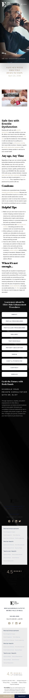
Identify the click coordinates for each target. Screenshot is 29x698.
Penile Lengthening (19, 538)
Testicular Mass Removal (17, 554)
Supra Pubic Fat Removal (9, 538)
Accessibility (14, 580)
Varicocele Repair (7, 557)
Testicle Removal (15, 557)
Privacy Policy (6, 580)
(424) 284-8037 (22, 590)
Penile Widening (16, 535)
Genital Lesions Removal (9, 544)
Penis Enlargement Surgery (9, 531)
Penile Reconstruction (19, 544)
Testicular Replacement (8, 560)
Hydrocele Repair (7, 554)
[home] (7, 4)
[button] (23, 4)
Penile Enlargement (8, 535)
